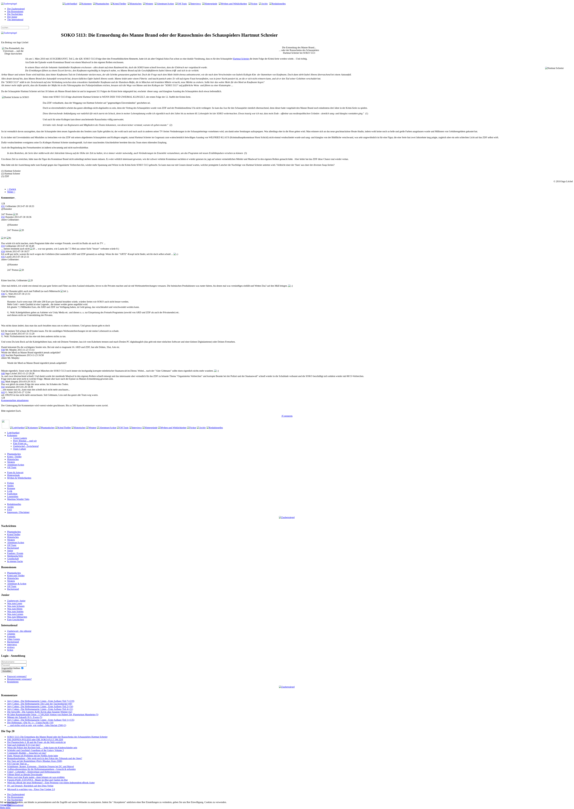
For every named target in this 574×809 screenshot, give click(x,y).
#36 (3, 294)
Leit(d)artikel (13, 432)
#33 (3, 246)
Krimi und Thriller (16, 575)
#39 (3, 355)
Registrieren (13, 681)
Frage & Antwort (15, 472)
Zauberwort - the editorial (19, 631)
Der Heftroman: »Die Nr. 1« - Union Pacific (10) (30, 722)
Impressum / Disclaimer (18, 512)
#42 (3, 387)
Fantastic (11, 636)
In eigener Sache (15, 561)
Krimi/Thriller (13, 534)
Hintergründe (13, 475)
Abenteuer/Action (15, 464)
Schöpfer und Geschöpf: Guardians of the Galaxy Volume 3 (35, 750)
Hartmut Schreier (241, 58)
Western (11, 462)
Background (13, 548)
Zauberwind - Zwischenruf (26, 446)
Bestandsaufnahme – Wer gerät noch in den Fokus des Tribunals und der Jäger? (44, 758)
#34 (3, 251)
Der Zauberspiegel (16, 8)
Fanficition (12, 493)
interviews (12, 644)
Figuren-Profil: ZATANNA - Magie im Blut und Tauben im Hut (37, 780)
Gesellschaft (13, 558)
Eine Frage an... (20, 443)
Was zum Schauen (16, 606)
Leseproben (12, 496)
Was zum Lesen (14, 603)
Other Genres (13, 639)
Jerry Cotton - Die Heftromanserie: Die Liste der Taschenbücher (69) (39, 703)
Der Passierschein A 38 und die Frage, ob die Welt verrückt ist (36, 742)
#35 (3, 257)
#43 (3, 392)
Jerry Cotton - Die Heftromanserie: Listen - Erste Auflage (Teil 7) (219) (40, 701)
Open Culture (19, 449)
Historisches (13, 459)
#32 (3, 217)
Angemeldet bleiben (10, 668)
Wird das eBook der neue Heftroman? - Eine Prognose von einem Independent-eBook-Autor (51, 782)
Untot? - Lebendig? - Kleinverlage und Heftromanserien (33, 772)
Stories (10, 485)
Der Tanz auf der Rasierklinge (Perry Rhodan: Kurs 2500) (34, 761)
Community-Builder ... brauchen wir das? (26, 753)
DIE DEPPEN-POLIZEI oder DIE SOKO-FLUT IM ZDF (35, 739)
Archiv (10, 507)
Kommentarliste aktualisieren (15, 400)
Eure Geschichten (15, 619)
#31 (3, 206)
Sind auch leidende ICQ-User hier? (23, 745)
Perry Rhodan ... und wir (25, 441)
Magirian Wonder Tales (18, 499)
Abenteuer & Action (16, 583)
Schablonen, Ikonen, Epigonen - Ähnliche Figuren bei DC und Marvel (40, 766)
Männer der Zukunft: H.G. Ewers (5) (24, 717)
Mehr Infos (5, 807)
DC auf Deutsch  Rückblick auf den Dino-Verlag (30, 785)
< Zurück (11, 189)
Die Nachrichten (15, 14)
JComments (287, 416)
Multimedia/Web (15, 556)
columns (11, 633)
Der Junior (12, 17)
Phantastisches (14, 454)
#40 (3, 373)
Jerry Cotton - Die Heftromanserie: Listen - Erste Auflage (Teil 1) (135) (40, 720)
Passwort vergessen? (17, 676)
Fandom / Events (15, 553)
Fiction (10, 483)
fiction (10, 650)
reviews (10, 647)
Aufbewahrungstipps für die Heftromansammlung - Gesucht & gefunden (41, 769)
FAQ (9, 509)
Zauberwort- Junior (16, 600)
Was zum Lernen (15, 614)
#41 (3, 381)
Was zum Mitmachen (17, 617)
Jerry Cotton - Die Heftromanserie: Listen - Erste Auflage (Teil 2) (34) (40, 706)
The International (15, 19)
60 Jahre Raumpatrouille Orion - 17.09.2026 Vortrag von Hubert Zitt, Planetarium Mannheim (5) (52, 714)
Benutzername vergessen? (19, 679)
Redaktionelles (14, 504)
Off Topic (11, 467)
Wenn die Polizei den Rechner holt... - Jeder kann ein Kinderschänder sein (42, 747)
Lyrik (9, 491)
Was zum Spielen (15, 611)
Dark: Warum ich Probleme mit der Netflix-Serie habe (32, 755)
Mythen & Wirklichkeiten (19, 478)
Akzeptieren (6, 805)
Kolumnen (12, 435)
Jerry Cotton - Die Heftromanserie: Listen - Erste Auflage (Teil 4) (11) (40, 709)
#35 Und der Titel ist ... (18, 763)
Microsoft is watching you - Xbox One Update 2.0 (31, 789)
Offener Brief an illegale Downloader (24, 774)
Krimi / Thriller (14, 456)
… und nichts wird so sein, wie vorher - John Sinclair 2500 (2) (36, 725)
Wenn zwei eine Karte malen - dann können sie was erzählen (36, 777)
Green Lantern (20, 438)
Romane (11, 488)
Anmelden (6, 671)
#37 (3, 333)
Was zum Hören (14, 608)
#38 (3, 350)
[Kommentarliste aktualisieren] (15, 197)
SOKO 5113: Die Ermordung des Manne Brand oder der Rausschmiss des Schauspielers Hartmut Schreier (57, 737)
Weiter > (11, 192)
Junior (10, 550)
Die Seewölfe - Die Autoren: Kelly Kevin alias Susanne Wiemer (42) (39, 712)
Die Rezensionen (15, 11)
